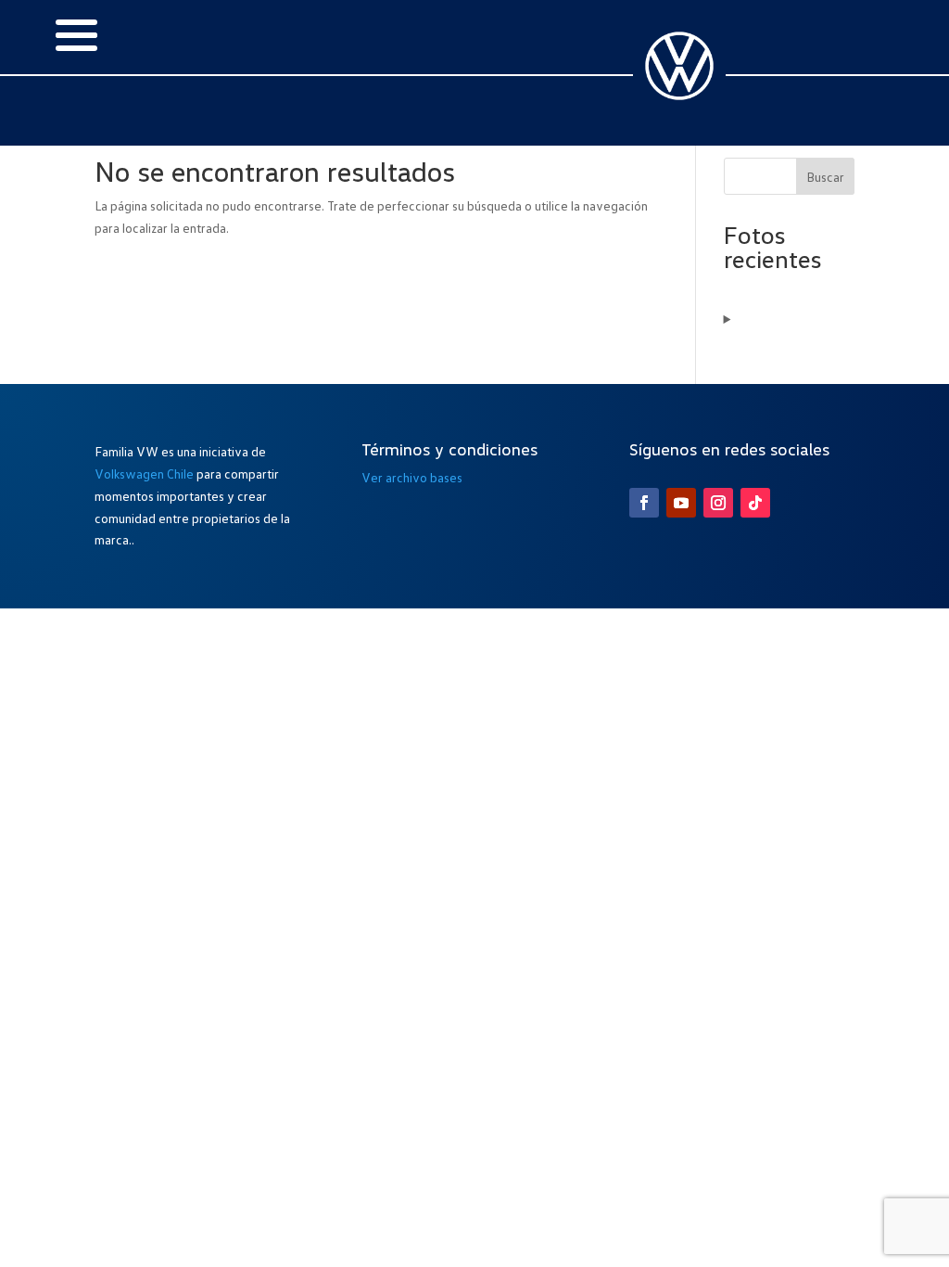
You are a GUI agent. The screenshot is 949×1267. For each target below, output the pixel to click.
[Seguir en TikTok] (755, 503)
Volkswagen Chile (144, 473)
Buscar (825, 177)
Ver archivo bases (411, 477)
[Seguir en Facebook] (644, 503)
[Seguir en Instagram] (718, 503)
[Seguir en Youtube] (681, 503)
